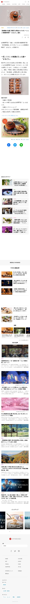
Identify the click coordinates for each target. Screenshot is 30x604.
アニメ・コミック (6, 597)
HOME (3, 4)
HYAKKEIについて (9, 570)
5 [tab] (18, 531)
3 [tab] (14, 531)
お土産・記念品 (6, 590)
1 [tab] (9, 531)
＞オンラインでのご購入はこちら (9, 115)
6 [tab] (20, 531)
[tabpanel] (15, 520)
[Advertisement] (15, 163)
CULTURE (14, 4)
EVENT (19, 561)
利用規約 (20, 570)
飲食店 (4, 584)
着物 (14, 597)
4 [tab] (16, 531)
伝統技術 (18, 597)
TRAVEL (8, 4)
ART (19, 4)
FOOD (23, 4)
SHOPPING (7, 566)
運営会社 (7, 573)
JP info (19, 566)
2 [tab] (12, 531)
